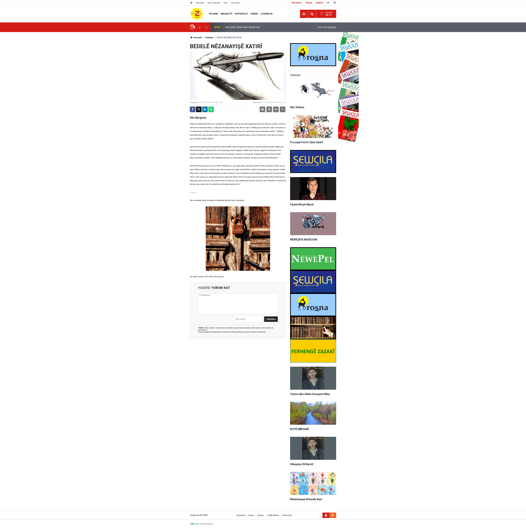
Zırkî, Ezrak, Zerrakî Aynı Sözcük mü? (242, 27)
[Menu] (303, 14)
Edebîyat (209, 37)
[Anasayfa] (191, 3)
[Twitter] (198, 109)
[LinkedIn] (205, 109)
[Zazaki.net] (197, 13)
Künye (251, 515)
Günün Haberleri (214, 3)
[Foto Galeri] (334, 2)
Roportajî (241, 13)
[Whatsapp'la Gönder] (211, 109)
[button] (269, 109)
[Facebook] (192, 109)
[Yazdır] (262, 109)
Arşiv (226, 3)
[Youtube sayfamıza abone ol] (325, 515)
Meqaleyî (226, 13)
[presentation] (199, 27)
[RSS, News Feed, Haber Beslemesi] (332, 515)
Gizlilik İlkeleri (273, 515)
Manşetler (200, 3)
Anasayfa (197, 37)
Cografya (267, 13)
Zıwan (254, 13)
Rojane (213, 13)
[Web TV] (328, 2)
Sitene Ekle (235, 3)
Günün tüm (326, 27)
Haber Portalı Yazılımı (204, 524)
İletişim (261, 515)
